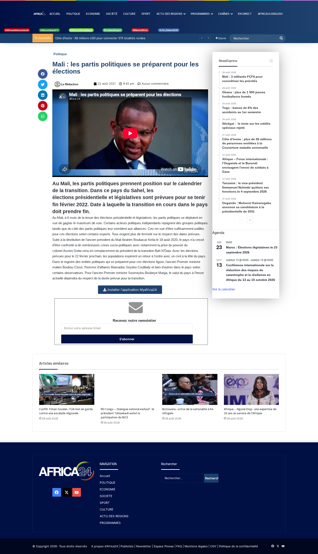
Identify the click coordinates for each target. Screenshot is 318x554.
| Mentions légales (195, 546)
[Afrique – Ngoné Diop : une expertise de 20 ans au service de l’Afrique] (251, 389)
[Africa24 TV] (39, 14)
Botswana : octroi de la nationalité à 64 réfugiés (187, 411)
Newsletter (143, 546)
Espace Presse (163, 546)
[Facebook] (56, 492)
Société (111, 13)
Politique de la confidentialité (238, 546)
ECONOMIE (107, 489)
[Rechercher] (281, 38)
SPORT (105, 502)
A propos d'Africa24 (104, 546)
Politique (73, 13)
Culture (129, 13)
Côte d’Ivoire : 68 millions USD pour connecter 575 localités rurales (100, 38)
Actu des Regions (169, 13)
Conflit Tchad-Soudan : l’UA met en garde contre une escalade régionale (66, 411)
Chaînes (224, 13)
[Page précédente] (242, 220)
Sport (146, 13)
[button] (43, 74)
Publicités (126, 546)
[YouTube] (76, 492)
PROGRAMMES (200, 13)
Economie (93, 13)
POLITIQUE (107, 482)
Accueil (55, 13)
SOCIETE (106, 496)
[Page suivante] (250, 220)
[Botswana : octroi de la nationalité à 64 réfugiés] (189, 389)
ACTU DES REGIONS (114, 516)
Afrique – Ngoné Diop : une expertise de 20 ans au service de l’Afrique (250, 411)
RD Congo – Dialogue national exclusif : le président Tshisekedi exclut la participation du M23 (127, 413)
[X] (66, 492)
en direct (245, 13)
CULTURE (106, 509)
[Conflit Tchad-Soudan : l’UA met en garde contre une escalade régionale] (66, 389)
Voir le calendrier (223, 289)
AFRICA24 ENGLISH (270, 13)
